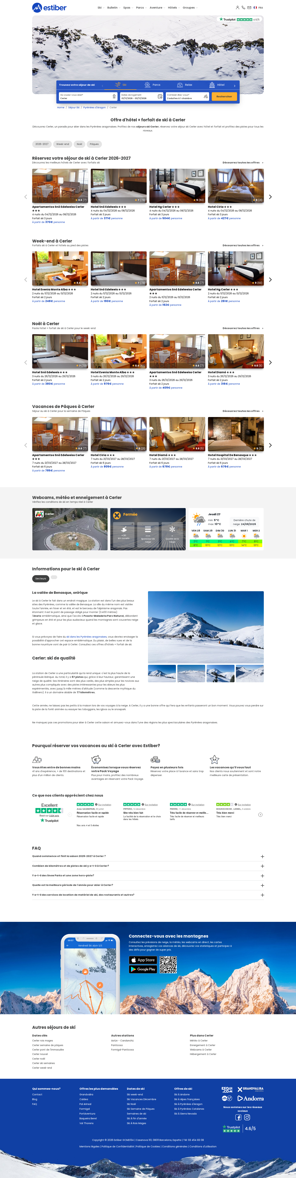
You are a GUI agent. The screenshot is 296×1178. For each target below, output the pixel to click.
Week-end (62, 144)
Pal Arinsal (85, 1104)
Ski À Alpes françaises (187, 1099)
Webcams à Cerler (201, 1049)
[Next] (234, 86)
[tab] (54, 577)
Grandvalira (86, 1094)
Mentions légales (89, 1146)
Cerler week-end (42, 1068)
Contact (37, 1094)
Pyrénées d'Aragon (94, 107)
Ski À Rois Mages (136, 1123)
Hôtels (172, 8)
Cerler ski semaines (43, 1063)
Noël (79, 144)
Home (60, 107)
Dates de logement (131, 94)
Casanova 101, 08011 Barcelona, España (158, 1140)
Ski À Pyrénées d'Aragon (188, 1104)
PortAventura (87, 1113)
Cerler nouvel (40, 1054)
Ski (100, 8)
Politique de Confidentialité (118, 1146)
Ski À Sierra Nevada (185, 1113)
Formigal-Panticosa (122, 1049)
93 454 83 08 (196, 1140)
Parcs (140, 8)
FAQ (34, 1104)
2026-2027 (41, 144)
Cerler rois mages (42, 1040)
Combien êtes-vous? (178, 94)
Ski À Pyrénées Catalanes (189, 1109)
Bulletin (112, 8)
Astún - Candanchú (122, 1040)
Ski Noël (131, 1104)
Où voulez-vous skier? (71, 94)
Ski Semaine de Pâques (141, 1109)
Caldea (83, 1099)
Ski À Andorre (182, 1094)
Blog (34, 1099)
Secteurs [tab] (40, 578)
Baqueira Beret (88, 1118)
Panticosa (117, 1045)
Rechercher (224, 96)
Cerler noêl (38, 1058)
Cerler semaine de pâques (47, 1045)
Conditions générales (174, 1146)
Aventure (156, 8)
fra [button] (260, 7)
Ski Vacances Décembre (141, 1099)
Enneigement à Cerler (202, 1045)
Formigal (84, 1109)
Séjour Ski (73, 107)
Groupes (189, 8)
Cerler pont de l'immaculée (48, 1049)
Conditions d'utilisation (203, 1146)
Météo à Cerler (199, 1040)
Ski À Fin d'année (137, 1118)
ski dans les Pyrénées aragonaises (86, 636)
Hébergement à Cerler (203, 1054)
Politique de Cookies (148, 1146)
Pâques (94, 144)
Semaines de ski (136, 1113)
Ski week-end (135, 1094)
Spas (126, 8)
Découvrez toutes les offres (241, 162)
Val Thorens (86, 1123)
